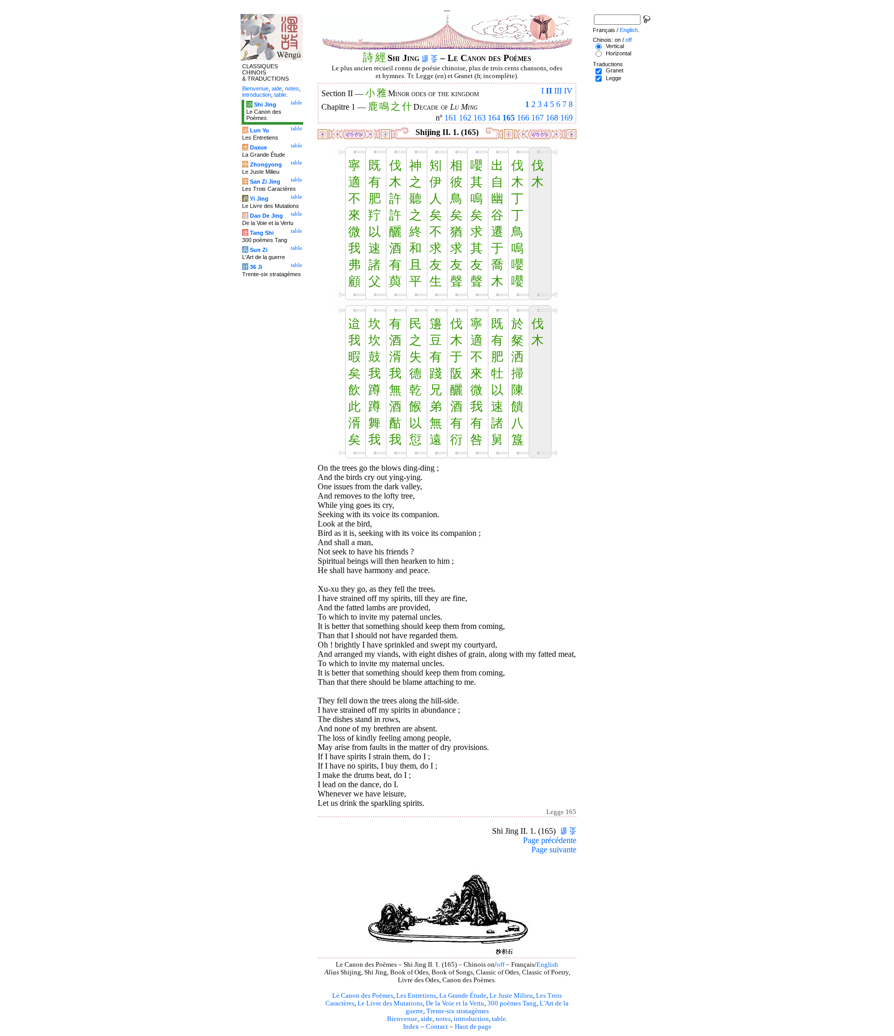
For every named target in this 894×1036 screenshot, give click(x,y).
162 (465, 117)
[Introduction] (425, 58)
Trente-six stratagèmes (457, 1011)
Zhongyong (266, 164)
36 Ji (256, 267)
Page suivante (553, 849)
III (558, 90)
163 (479, 117)
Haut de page (473, 1026)
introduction (471, 1019)
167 (537, 117)
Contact (437, 1026)
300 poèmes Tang (512, 1003)
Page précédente (549, 840)
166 (523, 117)
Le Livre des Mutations (390, 1003)
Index (411, 1026)
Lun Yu (259, 130)
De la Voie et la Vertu (455, 1003)
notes (443, 1019)
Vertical (615, 46)
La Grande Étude (462, 995)
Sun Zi (258, 250)
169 (566, 117)
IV (568, 90)
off (500, 964)
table (499, 1019)
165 (508, 117)
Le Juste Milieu (511, 995)
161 (450, 117)
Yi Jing (259, 199)
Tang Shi (262, 233)
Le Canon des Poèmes (362, 995)
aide (427, 1019)
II (549, 90)
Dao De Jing (266, 216)
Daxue (258, 147)
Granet (614, 70)
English (547, 964)
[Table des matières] (434, 58)
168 (552, 117)
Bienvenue (402, 1019)
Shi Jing (265, 104)
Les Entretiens (416, 995)
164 (494, 117)
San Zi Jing (265, 181)
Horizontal (618, 53)
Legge (613, 78)
